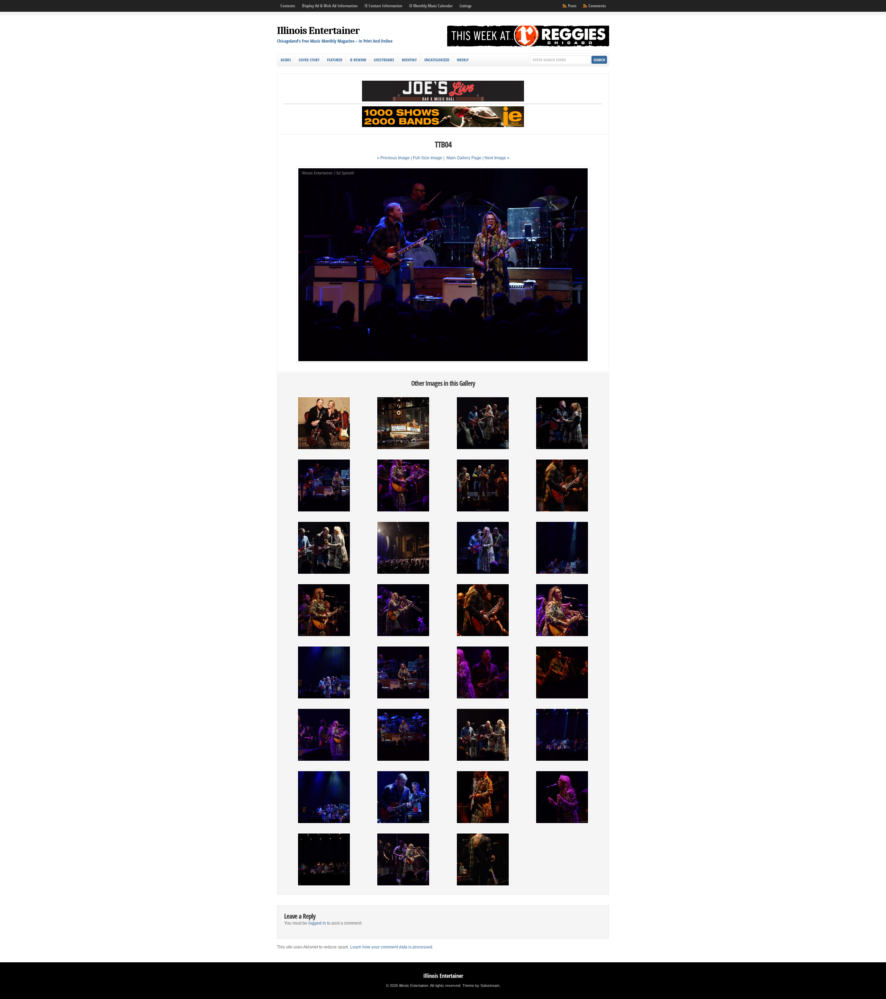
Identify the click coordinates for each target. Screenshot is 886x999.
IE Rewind (358, 59)
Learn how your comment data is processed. (391, 947)
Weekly (463, 59)
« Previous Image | (395, 157)
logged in (317, 923)
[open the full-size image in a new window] (442, 361)
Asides (286, 59)
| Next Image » (495, 157)
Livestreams (384, 59)
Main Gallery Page (463, 157)
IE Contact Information (383, 6)
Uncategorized (436, 59)
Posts (572, 6)
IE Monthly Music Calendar (431, 6)
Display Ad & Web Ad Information (330, 6)
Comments (597, 6)
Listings (465, 6)
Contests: (287, 6)
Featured (334, 59)
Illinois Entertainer (318, 31)
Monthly (409, 59)
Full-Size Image (427, 157)
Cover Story (309, 59)
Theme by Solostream (480, 985)
